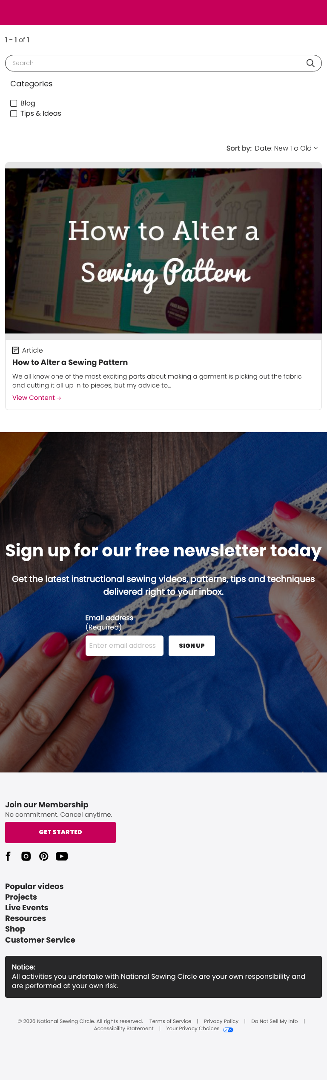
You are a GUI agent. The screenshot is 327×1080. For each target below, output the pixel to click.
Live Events (27, 908)
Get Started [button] (60, 832)
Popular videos (34, 886)
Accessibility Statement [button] (123, 1029)
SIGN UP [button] (192, 645)
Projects (21, 897)
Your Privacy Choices (192, 1029)
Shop (15, 929)
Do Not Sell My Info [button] (274, 1021)
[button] (310, 63)
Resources (25, 918)
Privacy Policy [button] (221, 1021)
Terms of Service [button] (170, 1021)
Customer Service (40, 940)
